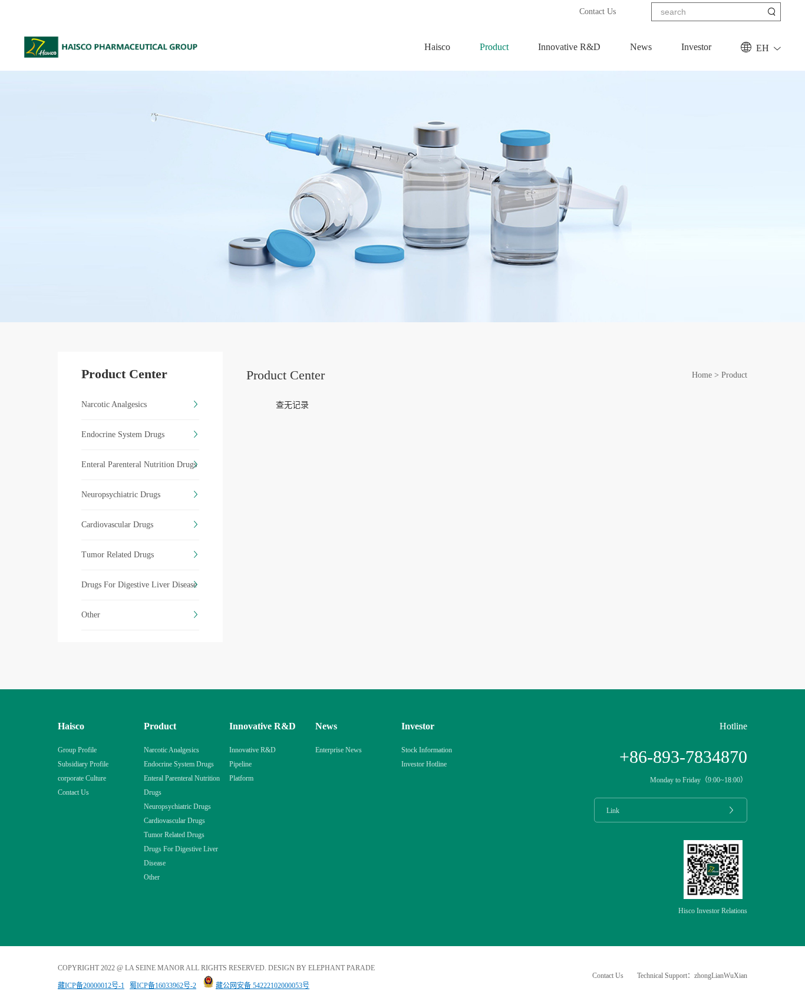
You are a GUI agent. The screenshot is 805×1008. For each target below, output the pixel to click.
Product (494, 47)
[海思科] (112, 55)
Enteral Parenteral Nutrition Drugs (139, 464)
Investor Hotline (424, 764)
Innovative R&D (569, 47)
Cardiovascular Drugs (117, 524)
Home (702, 375)
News (641, 47)
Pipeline (240, 764)
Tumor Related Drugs (117, 554)
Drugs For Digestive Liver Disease (139, 584)
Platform (241, 778)
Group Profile (77, 750)
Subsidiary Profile (83, 764)
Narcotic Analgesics (114, 404)
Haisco (437, 47)
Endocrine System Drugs (122, 434)
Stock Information (426, 750)
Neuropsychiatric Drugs (120, 494)
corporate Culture (82, 778)
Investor (696, 47)
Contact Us (597, 11)
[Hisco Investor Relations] (713, 897)
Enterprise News (338, 750)
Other (90, 614)
